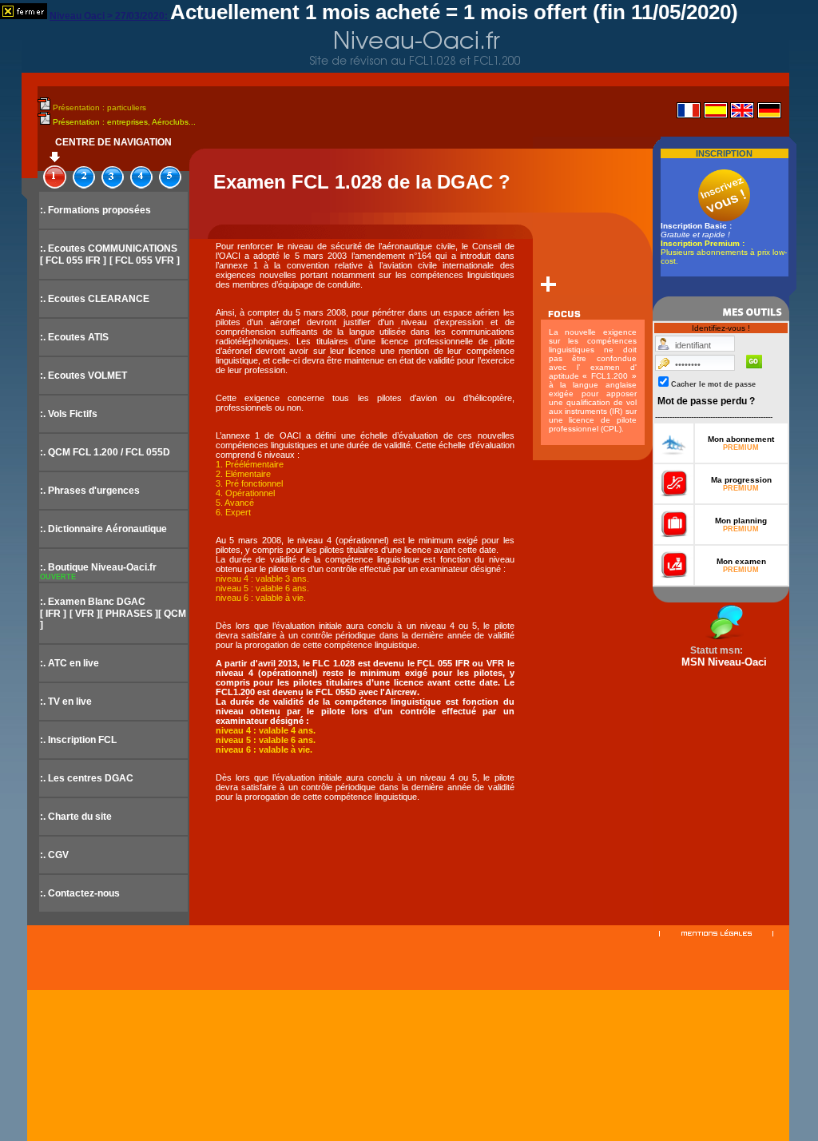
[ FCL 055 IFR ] (73, 260)
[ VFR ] (84, 613)
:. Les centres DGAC (86, 778)
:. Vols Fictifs (68, 413)
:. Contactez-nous (80, 893)
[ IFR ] (53, 613)
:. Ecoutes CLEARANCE (94, 298)
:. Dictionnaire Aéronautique (103, 529)
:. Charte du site (76, 816)
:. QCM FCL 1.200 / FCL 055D (105, 452)
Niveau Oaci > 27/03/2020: (110, 16)
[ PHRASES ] (129, 613)
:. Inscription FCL (78, 739)
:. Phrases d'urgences (90, 490)
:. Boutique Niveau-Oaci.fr (98, 567)
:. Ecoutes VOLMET (83, 375)
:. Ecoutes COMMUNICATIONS (108, 248)
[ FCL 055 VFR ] (144, 260)
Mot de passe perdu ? (706, 401)
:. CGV (54, 855)
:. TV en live (66, 701)
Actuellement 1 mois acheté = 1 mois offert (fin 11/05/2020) (454, 12)
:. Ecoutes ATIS (74, 337)
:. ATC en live (69, 663)
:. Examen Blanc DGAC (92, 601)
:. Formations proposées (95, 210)
